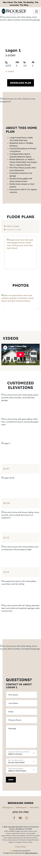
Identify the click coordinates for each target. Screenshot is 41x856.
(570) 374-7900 (20, 812)
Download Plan (20, 82)
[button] (36, 308)
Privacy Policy (20, 847)
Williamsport (21, 807)
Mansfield (34, 807)
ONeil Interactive (31, 853)
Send (10, 780)
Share (11, 71)
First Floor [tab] (12, 226)
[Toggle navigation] (36, 11)
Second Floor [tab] (13, 230)
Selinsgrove (7, 807)
